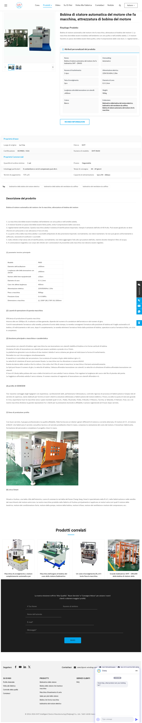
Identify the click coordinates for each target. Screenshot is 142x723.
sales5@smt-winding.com (87, 667)
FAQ (77, 682)
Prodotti (47, 5)
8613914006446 (108, 667)
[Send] (136, 719)
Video (57, 5)
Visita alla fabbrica (83, 5)
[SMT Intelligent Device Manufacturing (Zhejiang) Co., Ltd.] (16, 5)
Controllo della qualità (10, 690)
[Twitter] (29, 667)
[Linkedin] (24, 667)
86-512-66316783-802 (130, 667)
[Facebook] (15, 667)
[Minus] (136, 670)
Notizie (110, 5)
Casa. (37, 5)
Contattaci (99, 5)
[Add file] (98, 719)
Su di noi (68, 5)
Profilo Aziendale (8, 682)
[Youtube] (20, 667)
